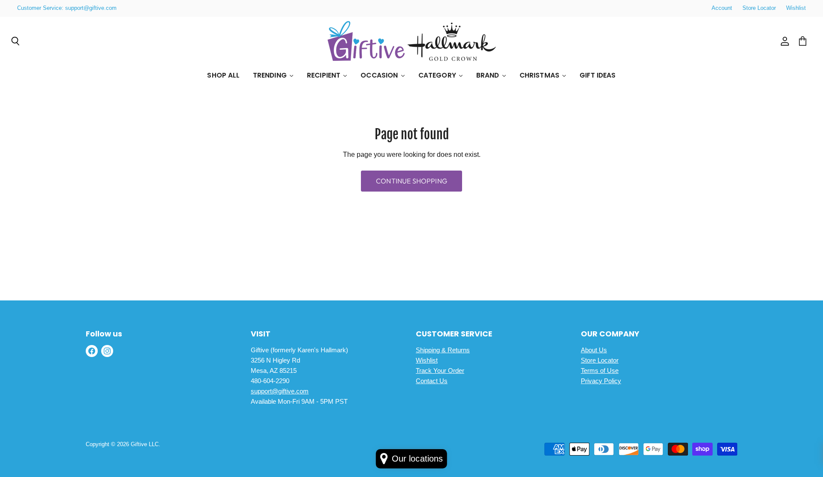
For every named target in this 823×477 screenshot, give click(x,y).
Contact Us (432, 380)
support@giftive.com (280, 391)
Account (722, 8)
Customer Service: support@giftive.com (67, 8)
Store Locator (759, 8)
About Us (594, 350)
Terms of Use (600, 370)
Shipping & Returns (443, 350)
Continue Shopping (411, 181)
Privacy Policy (601, 380)
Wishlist (796, 8)
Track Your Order (440, 370)
